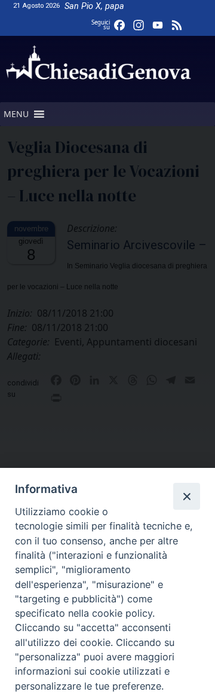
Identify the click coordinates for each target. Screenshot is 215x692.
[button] (16, 114)
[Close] (186, 496)
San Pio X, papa (94, 6)
